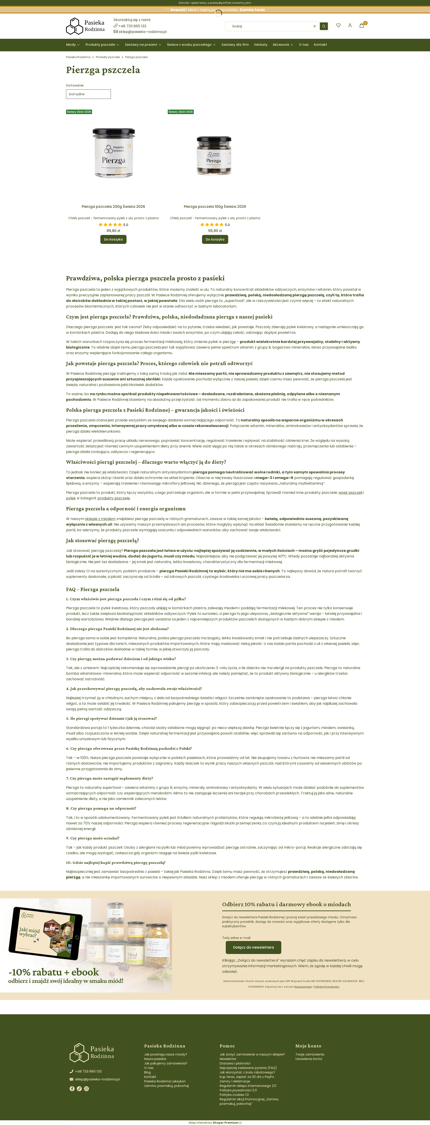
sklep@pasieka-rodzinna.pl (143, 31)
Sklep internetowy (214, 1123)
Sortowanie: (75, 85)
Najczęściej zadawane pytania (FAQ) (248, 1068)
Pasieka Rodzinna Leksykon (165, 1081)
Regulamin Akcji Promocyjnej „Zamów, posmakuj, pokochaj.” (249, 1101)
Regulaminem (303, 986)
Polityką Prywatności (326, 986)
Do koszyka (113, 239)
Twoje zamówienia (309, 1054)
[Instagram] (86, 1089)
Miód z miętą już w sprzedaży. (217, 9)
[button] (324, 26)
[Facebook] (72, 1089)
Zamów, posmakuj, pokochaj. (166, 1086)
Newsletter (228, 1059)
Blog (147, 1072)
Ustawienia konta (308, 1059)
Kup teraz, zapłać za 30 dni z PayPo (247, 1077)
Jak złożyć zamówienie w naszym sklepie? (252, 1054)
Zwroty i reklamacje (235, 1081)
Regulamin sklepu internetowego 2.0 (248, 1086)
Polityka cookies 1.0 (234, 1094)
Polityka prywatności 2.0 (238, 1090)
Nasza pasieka (155, 1059)
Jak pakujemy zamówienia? (165, 1063)
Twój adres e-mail (236, 938)
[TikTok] (79, 1089)
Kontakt (150, 1077)
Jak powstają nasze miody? (165, 1054)
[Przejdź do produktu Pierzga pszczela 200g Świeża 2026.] (113, 155)
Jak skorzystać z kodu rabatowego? (247, 1072)
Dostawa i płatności (235, 1063)
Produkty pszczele (108, 57)
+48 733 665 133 (132, 26)
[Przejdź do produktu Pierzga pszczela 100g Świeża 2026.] (215, 155)
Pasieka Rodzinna (78, 57)
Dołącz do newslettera (253, 947)
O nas (148, 1068)
